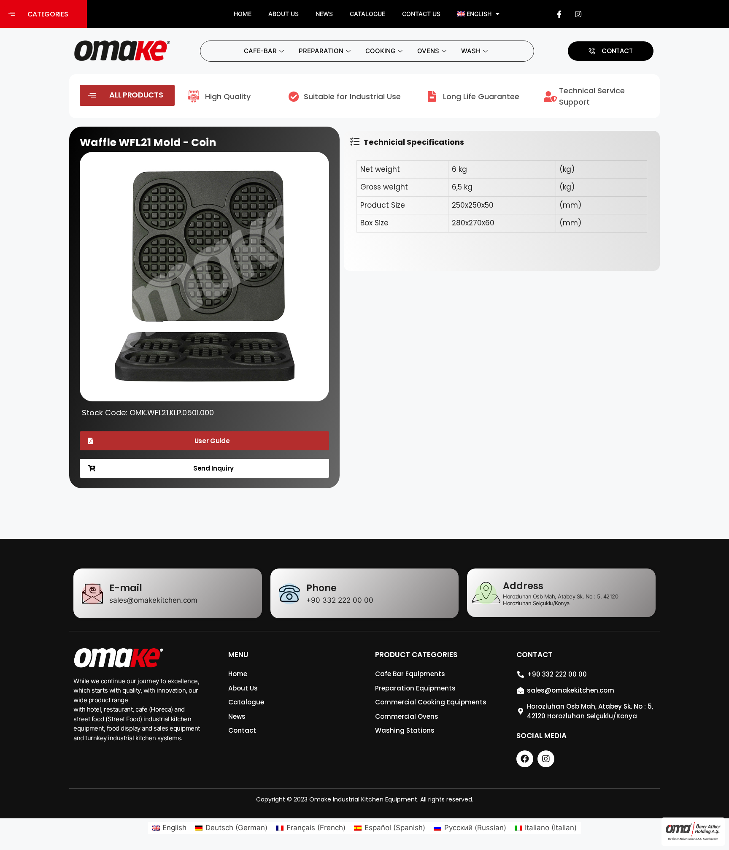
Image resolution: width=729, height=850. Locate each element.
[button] (43, 14)
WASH (471, 51)
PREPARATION (321, 51)
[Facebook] (559, 14)
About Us (283, 13)
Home (242, 13)
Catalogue (367, 13)
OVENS (428, 51)
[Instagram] (578, 14)
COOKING (380, 51)
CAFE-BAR (260, 51)
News (324, 13)
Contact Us (421, 13)
